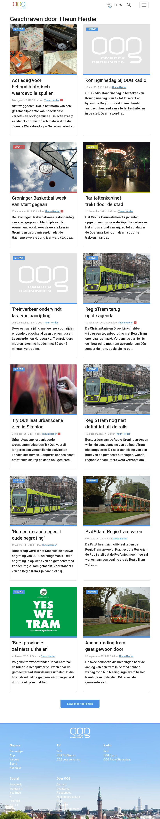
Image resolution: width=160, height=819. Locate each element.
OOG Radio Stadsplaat (117, 759)
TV (58, 745)
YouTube (15, 792)
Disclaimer (63, 805)
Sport (13, 763)
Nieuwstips (16, 751)
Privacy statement (68, 809)
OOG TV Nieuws (66, 755)
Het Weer (15, 767)
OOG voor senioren (68, 759)
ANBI (60, 800)
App (12, 755)
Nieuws (15, 745)
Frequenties (64, 792)
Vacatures (63, 788)
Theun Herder (51, 100)
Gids (59, 751)
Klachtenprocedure (68, 796)
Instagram (16, 788)
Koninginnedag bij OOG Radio (115, 80)
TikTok (14, 805)
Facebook (16, 784)
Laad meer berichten (80, 703)
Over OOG (63, 778)
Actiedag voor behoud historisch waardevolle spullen (32, 87)
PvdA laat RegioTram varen (113, 531)
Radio (107, 745)
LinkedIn (15, 800)
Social (14, 778)
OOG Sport (109, 755)
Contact (61, 784)
